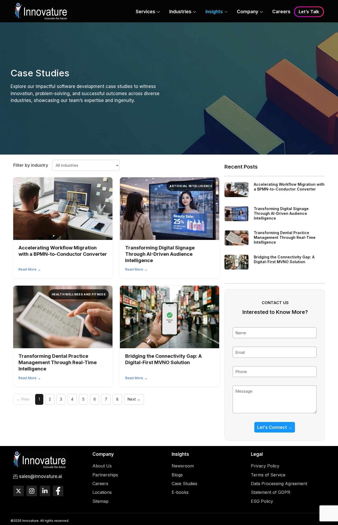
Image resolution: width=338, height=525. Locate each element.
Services (145, 11)
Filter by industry (30, 165)
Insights (214, 11)
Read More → (29, 269)
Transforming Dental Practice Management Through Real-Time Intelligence (57, 362)
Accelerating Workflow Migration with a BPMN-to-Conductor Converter (289, 186)
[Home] (41, 10)
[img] (62, 208)
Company (247, 11)
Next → (134, 399)
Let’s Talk (309, 12)
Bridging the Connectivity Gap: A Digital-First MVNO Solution (284, 259)
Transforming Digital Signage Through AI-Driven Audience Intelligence (160, 254)
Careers (281, 11)
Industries (180, 11)
